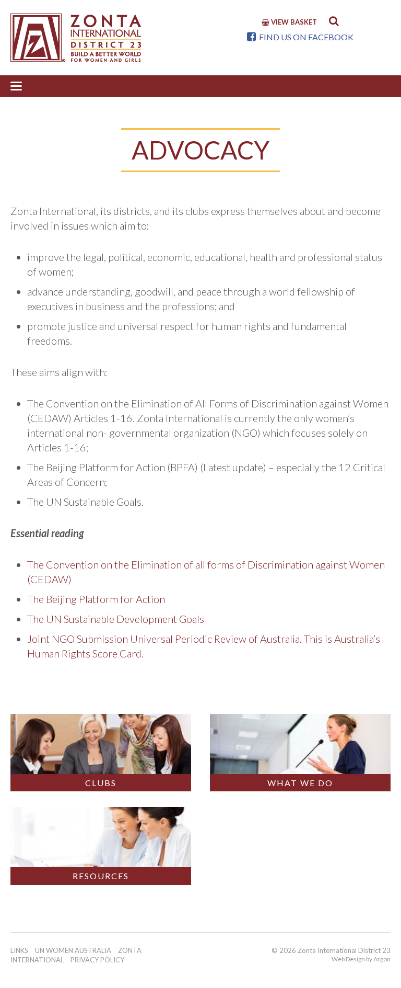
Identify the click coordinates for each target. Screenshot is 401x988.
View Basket (293, 22)
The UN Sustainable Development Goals (115, 618)
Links (19, 950)
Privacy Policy (97, 960)
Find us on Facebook (305, 37)
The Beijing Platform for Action (96, 599)
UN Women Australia (73, 950)
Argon (382, 959)
